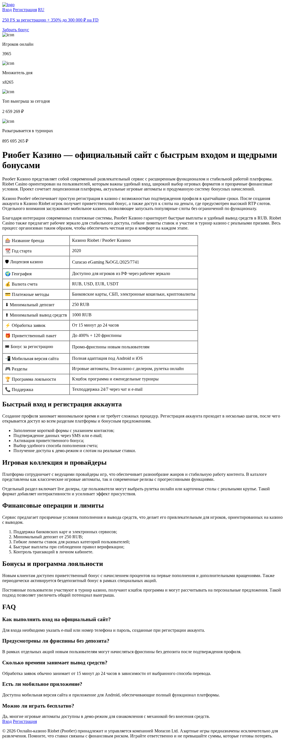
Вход (7, 9)
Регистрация (25, 9)
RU (41, 9)
